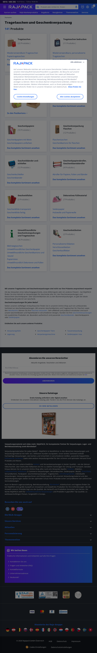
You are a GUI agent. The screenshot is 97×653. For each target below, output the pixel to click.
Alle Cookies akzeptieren (70, 97)
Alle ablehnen (76, 62)
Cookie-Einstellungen (25, 97)
